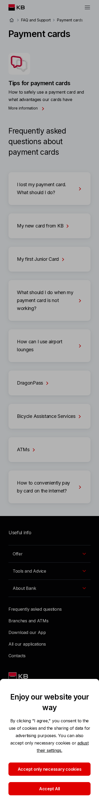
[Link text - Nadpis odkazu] (18, 676)
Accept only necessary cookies (50, 769)
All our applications (27, 644)
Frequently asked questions (35, 609)
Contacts (17, 655)
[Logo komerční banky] (20, 7)
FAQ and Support (36, 20)
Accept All (49, 788)
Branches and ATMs (28, 620)
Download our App (27, 632)
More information (23, 108)
